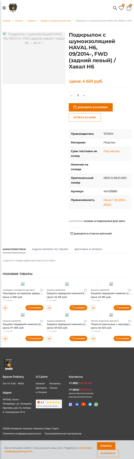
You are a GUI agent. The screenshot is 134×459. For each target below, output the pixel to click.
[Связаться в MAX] (70, 404)
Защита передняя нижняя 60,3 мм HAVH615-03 (78, 293)
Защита (32, 21)
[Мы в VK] (77, 404)
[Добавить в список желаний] (41, 290)
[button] (115, 8)
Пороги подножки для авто (105, 321)
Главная (7, 21)
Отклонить (107, 453)
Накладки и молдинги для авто (19, 290)
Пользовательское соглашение (62, 433)
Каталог (19, 21)
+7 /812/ (80, 383)
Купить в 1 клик (84, 117)
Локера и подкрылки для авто (55, 21)
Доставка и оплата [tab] (88, 249)
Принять (106, 446)
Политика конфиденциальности (22, 433)
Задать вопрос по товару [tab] (50, 249)
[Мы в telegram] (90, 404)
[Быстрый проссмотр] (5, 338)
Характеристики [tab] (14, 249)
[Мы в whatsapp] (96, 404)
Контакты (55, 383)
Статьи (53, 387)
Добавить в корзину (92, 107)
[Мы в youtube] (83, 404)
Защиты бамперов (56, 290)
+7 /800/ (80, 389)
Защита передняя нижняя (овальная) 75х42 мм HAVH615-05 (43, 324)
